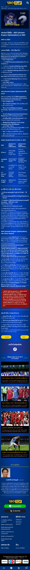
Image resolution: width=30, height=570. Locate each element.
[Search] (27, 2)
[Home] (14, 3)
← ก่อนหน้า (6, 337)
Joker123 (18, 524)
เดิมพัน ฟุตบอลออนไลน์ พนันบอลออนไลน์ (7, 528)
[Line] (11, 568)
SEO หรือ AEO (10, 189)
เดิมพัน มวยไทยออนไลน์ (7, 536)
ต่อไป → (24, 337)
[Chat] (26, 568)
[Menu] (3, 568)
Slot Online (19, 522)
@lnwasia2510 (16, 506)
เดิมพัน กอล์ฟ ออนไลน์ (7, 524)
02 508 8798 (16, 511)
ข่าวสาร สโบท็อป (20, 548)
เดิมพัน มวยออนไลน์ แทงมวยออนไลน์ (7, 532)
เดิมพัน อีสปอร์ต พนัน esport (6, 539)
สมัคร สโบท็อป (5, 548)
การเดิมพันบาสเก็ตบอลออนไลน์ (6, 520)
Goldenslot (18, 519)
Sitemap (21, 558)
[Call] (18, 568)
